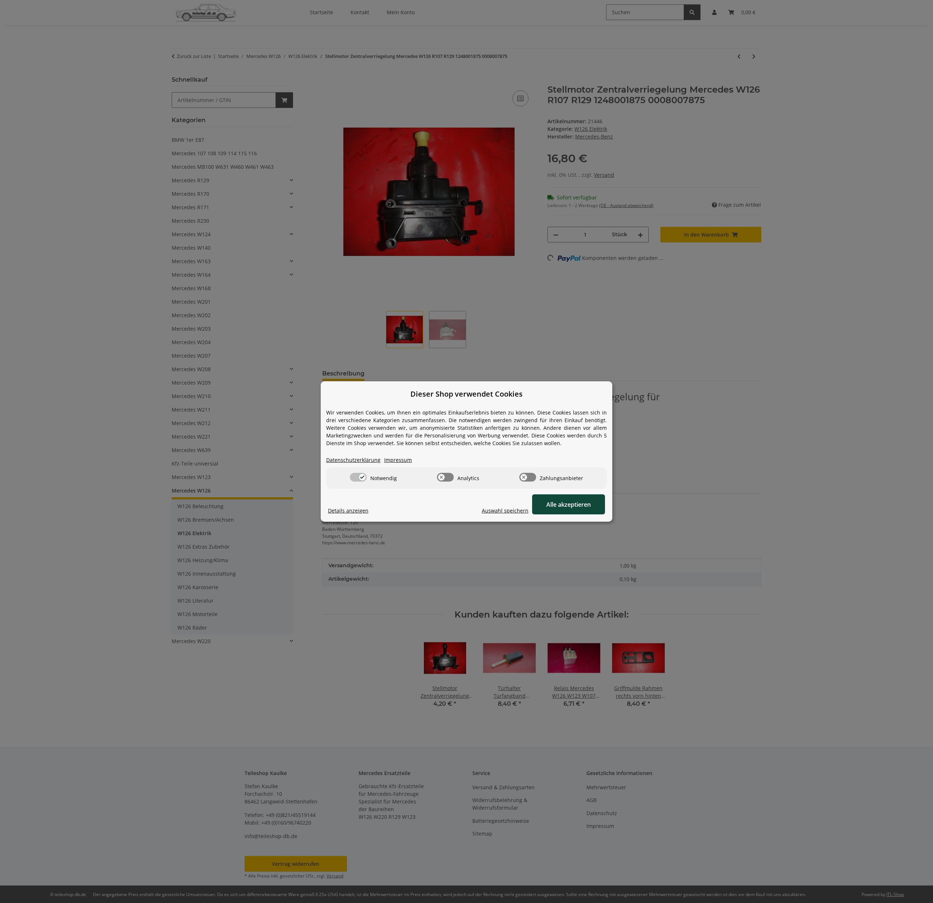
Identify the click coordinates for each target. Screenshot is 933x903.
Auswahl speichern (505, 510)
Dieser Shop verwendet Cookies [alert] (466, 394)
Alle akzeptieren (568, 505)
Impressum (398, 459)
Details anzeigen (348, 510)
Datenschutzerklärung (353, 459)
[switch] (358, 477)
